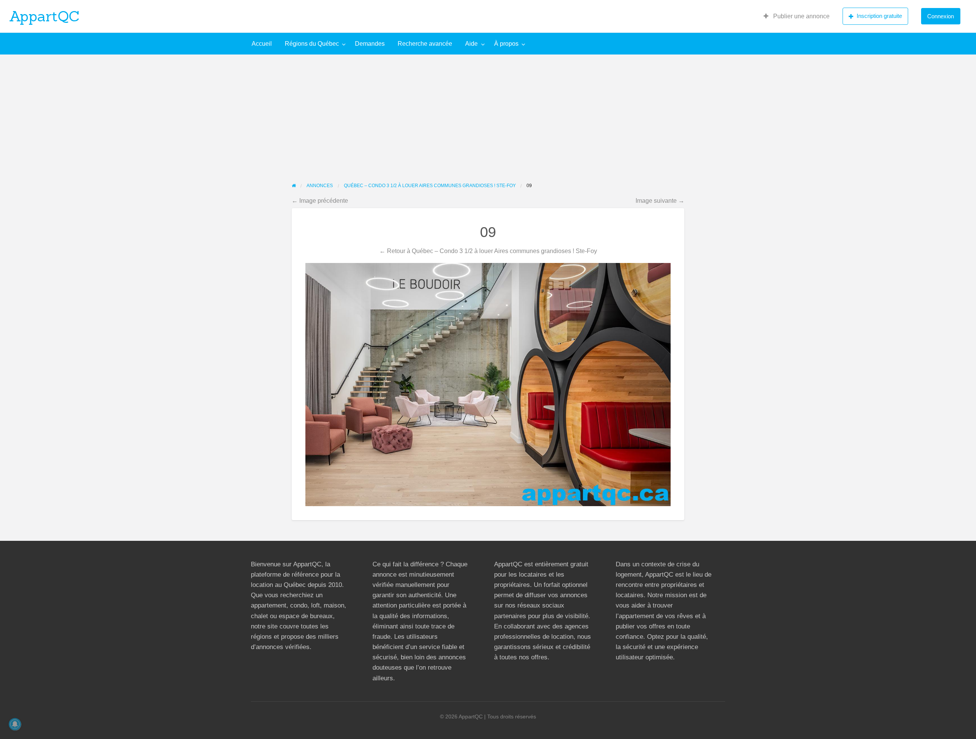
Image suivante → (660, 200)
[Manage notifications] (15, 724)
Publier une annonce (801, 16)
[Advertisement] (488, 111)
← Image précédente (320, 200)
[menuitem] (796, 16)
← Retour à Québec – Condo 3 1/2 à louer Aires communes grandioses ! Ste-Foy (488, 250)
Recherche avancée (425, 43)
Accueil (262, 43)
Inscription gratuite (879, 16)
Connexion (940, 16)
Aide (471, 43)
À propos (506, 43)
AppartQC (44, 16)
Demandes (370, 43)
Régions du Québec (312, 43)
